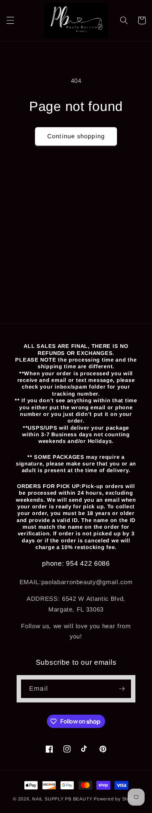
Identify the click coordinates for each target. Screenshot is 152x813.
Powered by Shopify (116, 799)
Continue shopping (76, 136)
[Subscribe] (122, 688)
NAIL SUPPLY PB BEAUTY (62, 799)
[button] (10, 20)
